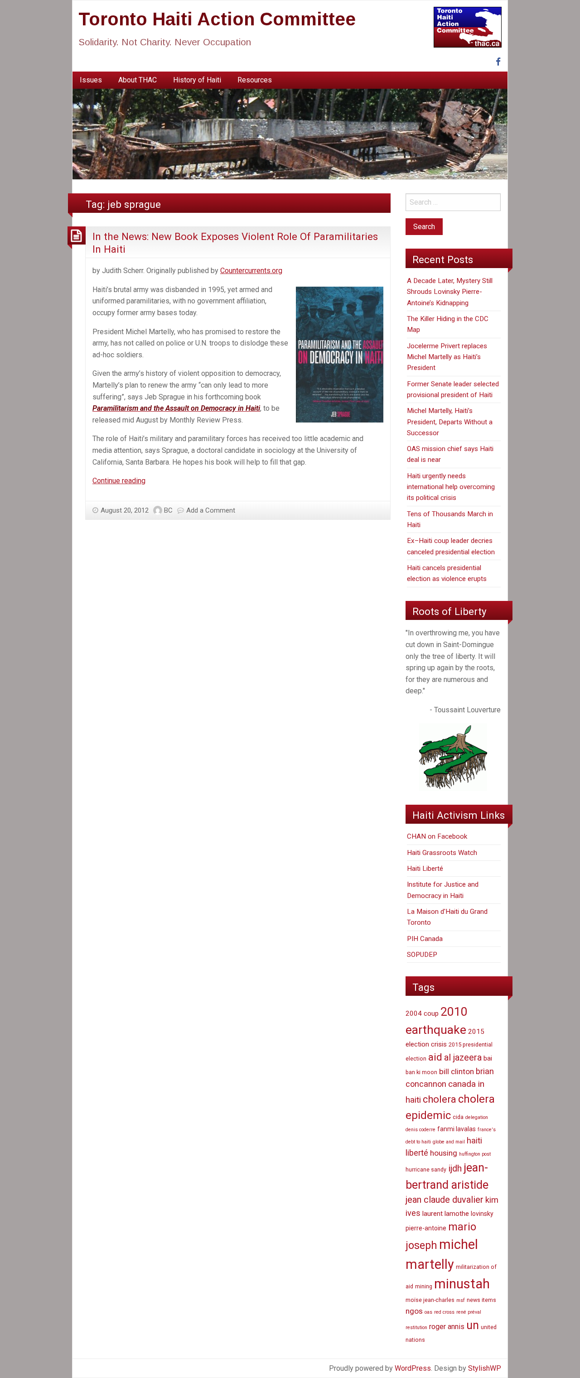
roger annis (446, 1326)
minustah (462, 1284)
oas (428, 1312)
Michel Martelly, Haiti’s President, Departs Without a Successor (450, 422)
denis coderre (420, 1130)
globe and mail (449, 1142)
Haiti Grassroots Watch (442, 853)
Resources (254, 80)
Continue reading (118, 480)
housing (443, 1152)
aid (435, 1057)
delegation (476, 1117)
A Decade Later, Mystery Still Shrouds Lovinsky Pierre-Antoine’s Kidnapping (450, 292)
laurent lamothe (445, 1214)
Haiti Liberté (425, 868)
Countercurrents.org (251, 270)
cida (458, 1117)
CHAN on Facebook (437, 836)
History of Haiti (197, 80)
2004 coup (422, 1013)
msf (460, 1300)
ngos (414, 1311)
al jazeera (463, 1057)
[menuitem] (90, 80)
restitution (416, 1327)
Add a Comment (210, 510)
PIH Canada (425, 939)
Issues (91, 80)
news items (481, 1299)
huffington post (475, 1154)
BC (168, 510)
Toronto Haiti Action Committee (217, 19)
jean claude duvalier (444, 1200)
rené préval (468, 1312)
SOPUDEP (422, 955)
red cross (444, 1312)
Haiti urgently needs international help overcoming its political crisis (451, 487)
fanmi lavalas (456, 1129)
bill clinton (456, 1071)
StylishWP (484, 1368)
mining (423, 1286)
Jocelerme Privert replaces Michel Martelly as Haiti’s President (447, 357)
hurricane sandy (426, 1169)
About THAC (137, 80)
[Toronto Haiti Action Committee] (290, 134)
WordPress (413, 1368)
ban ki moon (421, 1072)
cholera (439, 1099)
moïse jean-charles (430, 1299)
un (472, 1325)
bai (487, 1058)
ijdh (455, 1168)
